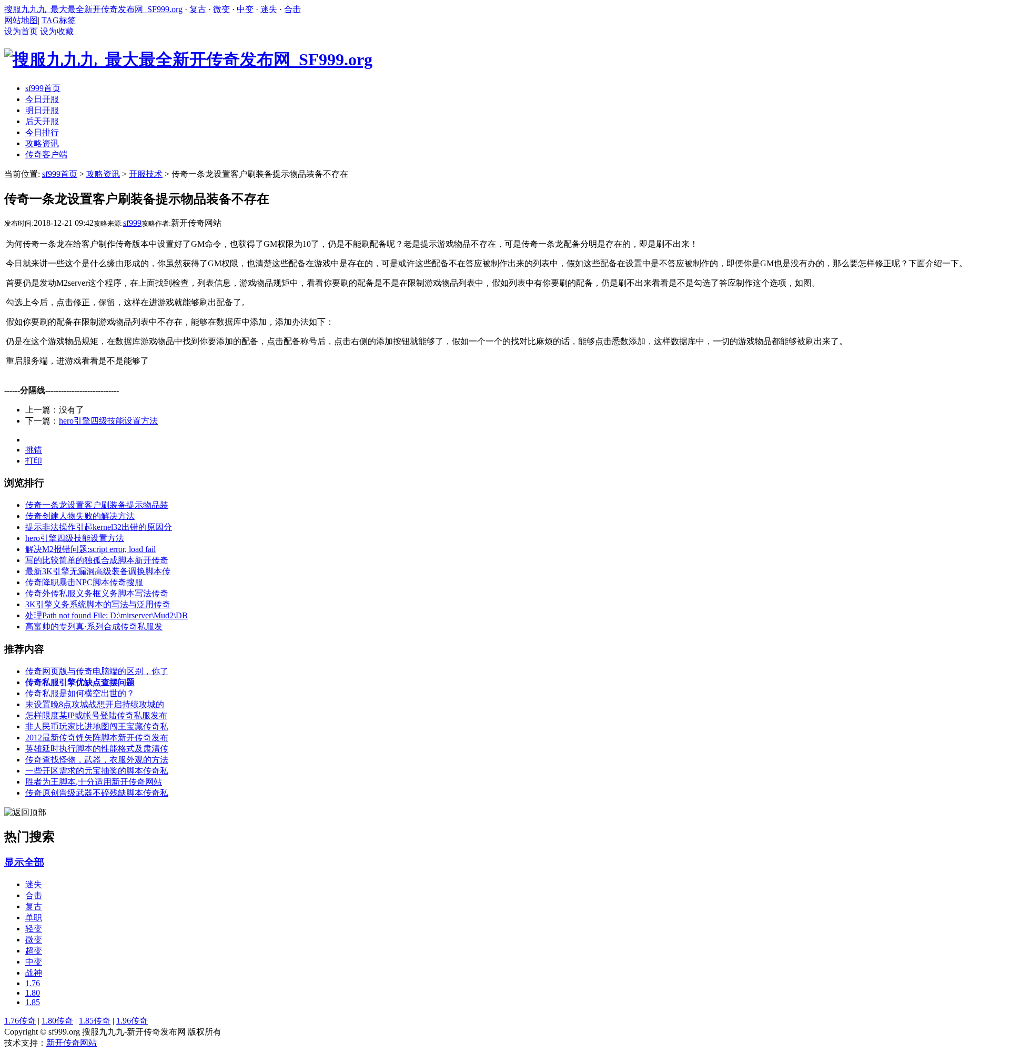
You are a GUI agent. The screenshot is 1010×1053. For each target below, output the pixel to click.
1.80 (32, 992)
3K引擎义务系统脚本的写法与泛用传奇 (97, 604)
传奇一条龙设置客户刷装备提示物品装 (96, 504)
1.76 (32, 983)
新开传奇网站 (71, 1042)
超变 (33, 950)
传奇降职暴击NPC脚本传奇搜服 (84, 582)
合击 (292, 9)
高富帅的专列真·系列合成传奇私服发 (94, 626)
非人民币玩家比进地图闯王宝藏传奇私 (96, 726)
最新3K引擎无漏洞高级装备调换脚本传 (97, 571)
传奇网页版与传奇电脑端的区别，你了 (96, 671)
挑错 (33, 449)
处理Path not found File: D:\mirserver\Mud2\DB (106, 615)
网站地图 (21, 20)
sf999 (132, 222)
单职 (33, 917)
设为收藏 (57, 31)
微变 (221, 9)
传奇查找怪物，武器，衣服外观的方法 (96, 759)
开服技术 (146, 173)
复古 (197, 9)
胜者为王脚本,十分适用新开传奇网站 (93, 781)
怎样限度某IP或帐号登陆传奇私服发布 (96, 715)
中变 (245, 9)
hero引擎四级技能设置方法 (108, 420)
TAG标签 (59, 20)
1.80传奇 (57, 1020)
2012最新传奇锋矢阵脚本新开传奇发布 (96, 737)
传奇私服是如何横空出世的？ (80, 693)
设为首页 (21, 31)
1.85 (32, 1002)
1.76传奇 (20, 1020)
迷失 (268, 9)
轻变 (33, 928)
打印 (33, 460)
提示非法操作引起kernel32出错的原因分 (98, 527)
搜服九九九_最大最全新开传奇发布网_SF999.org (93, 9)
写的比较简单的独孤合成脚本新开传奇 (96, 560)
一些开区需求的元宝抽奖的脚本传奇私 (96, 770)
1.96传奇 (132, 1020)
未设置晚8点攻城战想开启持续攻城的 (94, 704)
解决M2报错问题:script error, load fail (90, 549)
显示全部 (24, 862)
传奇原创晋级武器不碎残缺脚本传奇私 (96, 792)
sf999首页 (59, 173)
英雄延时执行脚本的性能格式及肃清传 (96, 748)
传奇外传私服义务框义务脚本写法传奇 (96, 593)
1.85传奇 (94, 1020)
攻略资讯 (103, 173)
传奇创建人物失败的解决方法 (80, 516)
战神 (33, 972)
